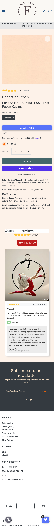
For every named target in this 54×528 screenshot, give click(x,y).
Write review (28, 243)
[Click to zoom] (47, 39)
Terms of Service (9, 433)
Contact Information (10, 436)
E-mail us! (6, 475)
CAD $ (45, 506)
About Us (5, 455)
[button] (27, 127)
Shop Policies (7, 440)
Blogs (4, 452)
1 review (26, 90)
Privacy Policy (7, 430)
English (9, 506)
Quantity (5, 151)
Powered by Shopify (33, 525)
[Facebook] (22, 400)
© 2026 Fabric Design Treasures (13, 525)
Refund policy (7, 423)
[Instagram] (31, 400)
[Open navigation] (8, 10)
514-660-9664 (11, 467)
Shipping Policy (8, 426)
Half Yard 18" (9, 118)
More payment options (27, 174)
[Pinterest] (26, 400)
